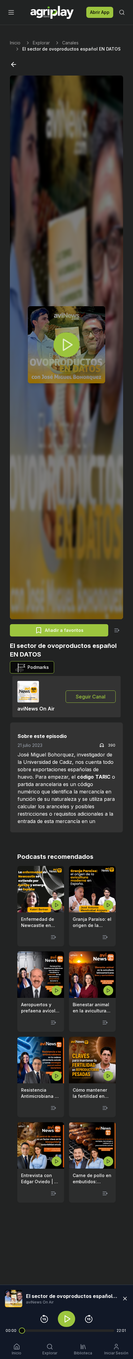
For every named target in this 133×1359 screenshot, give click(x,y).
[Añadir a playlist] (117, 630)
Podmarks (38, 667)
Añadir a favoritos (64, 630)
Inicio (15, 42)
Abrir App (99, 12)
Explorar (41, 42)
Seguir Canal (90, 697)
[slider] (22, 1331)
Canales (70, 42)
